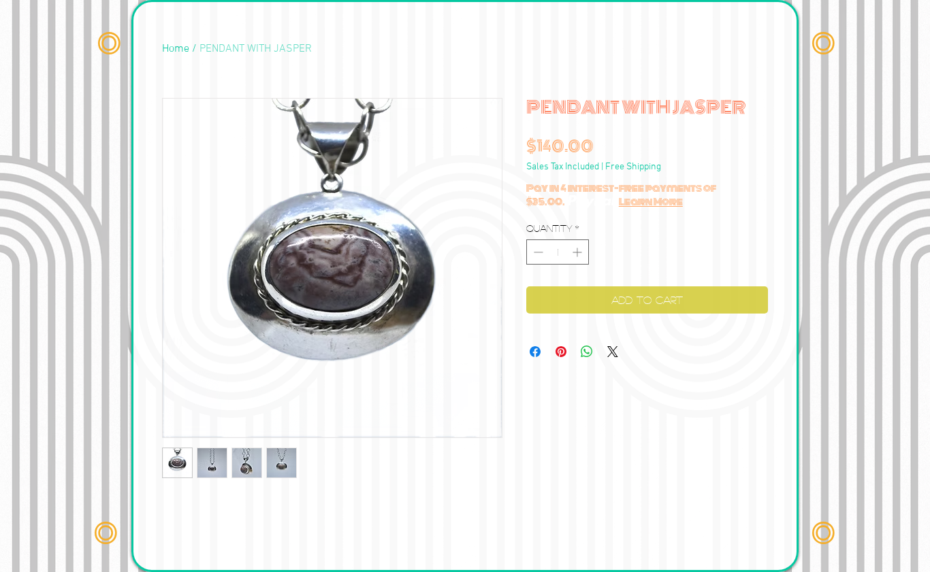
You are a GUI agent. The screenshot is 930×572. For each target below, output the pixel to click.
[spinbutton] (557, 252)
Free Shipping (633, 167)
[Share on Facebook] (535, 351)
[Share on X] (613, 351)
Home (175, 49)
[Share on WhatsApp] (587, 351)
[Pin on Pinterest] (561, 351)
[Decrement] (536, 252)
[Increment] (578, 252)
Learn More (651, 202)
